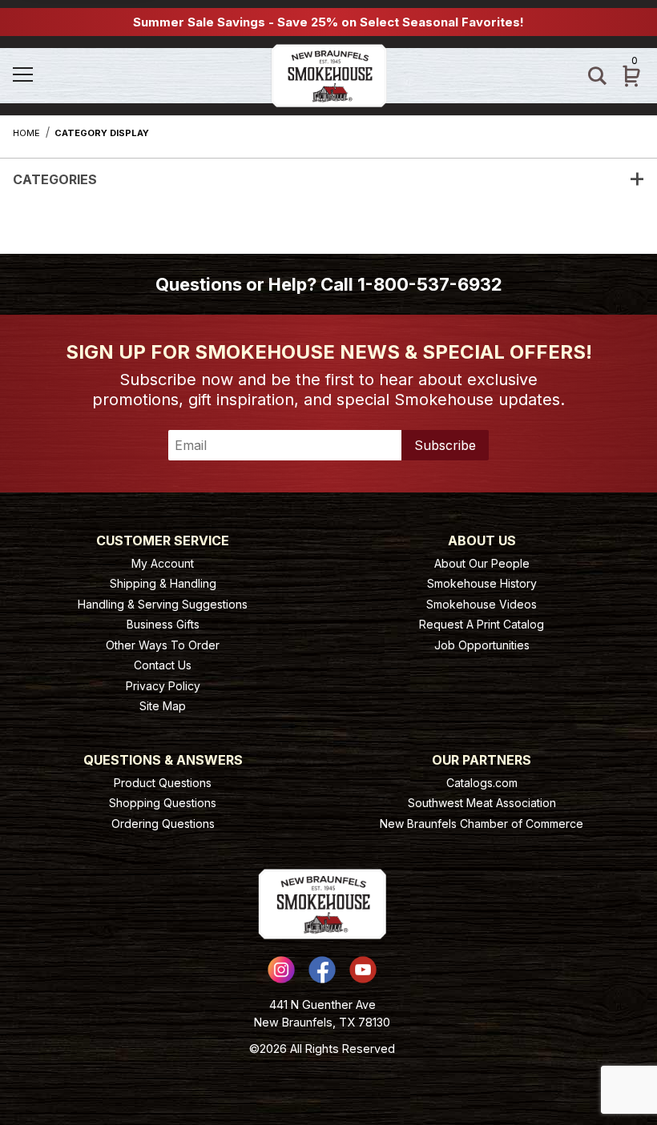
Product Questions (163, 783)
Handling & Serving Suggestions (163, 604)
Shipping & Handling (163, 583)
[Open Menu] (60, 75)
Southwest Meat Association (482, 803)
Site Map (162, 706)
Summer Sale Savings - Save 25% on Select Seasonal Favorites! (328, 22)
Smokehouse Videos (481, 604)
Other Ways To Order (163, 645)
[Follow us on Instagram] (281, 969)
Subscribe (445, 445)
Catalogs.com (482, 783)
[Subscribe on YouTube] (363, 969)
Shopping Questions (162, 803)
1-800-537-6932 (429, 284)
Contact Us (162, 665)
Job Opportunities (482, 645)
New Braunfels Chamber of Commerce (481, 823)
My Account (162, 563)
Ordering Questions (163, 823)
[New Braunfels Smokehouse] (329, 74)
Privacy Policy (163, 686)
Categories (55, 179)
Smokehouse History (482, 583)
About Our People (482, 563)
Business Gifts (163, 624)
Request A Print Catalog (481, 624)
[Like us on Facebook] (322, 969)
